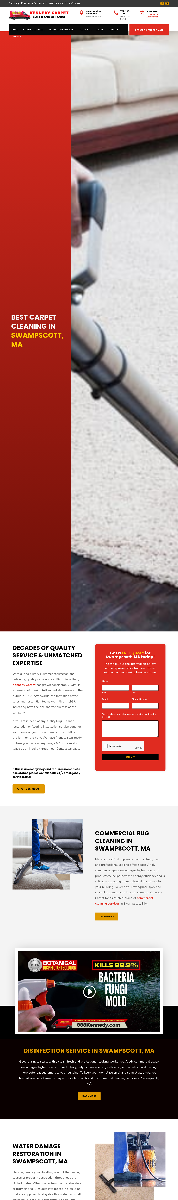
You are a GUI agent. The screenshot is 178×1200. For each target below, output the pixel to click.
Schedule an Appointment (152, 15)
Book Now (152, 11)
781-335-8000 (125, 12)
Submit (130, 757)
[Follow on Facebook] (162, 3)
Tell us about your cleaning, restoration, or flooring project (129, 715)
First (104, 692)
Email (105, 699)
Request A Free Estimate (149, 30)
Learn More (106, 916)
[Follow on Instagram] (167, 3)
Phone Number (140, 699)
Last (133, 692)
